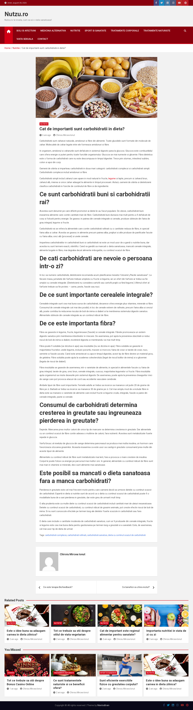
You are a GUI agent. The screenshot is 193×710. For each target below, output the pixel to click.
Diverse (11, 673)
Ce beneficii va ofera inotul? (136, 587)
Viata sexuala (25, 39)
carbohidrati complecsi (56, 535)
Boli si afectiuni (26, 30)
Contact (43, 39)
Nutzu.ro (16, 14)
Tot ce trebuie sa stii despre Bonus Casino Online (25, 682)
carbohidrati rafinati (77, 535)
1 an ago (14, 688)
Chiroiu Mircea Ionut (65, 135)
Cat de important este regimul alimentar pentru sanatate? (120, 632)
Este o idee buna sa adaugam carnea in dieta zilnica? (26, 632)
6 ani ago (46, 135)
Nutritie (75, 30)
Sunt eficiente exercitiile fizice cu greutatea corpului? (119, 682)
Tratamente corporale (125, 30)
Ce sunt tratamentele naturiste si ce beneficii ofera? (69, 684)
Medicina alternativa (53, 30)
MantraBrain (103, 705)
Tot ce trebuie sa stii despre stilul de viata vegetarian (72, 632)
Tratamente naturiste (156, 30)
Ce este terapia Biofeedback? (58, 587)
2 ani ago (14, 639)
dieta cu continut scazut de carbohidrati (127, 535)
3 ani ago (153, 639)
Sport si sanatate (95, 30)
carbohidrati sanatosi (97, 535)
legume (112, 178)
